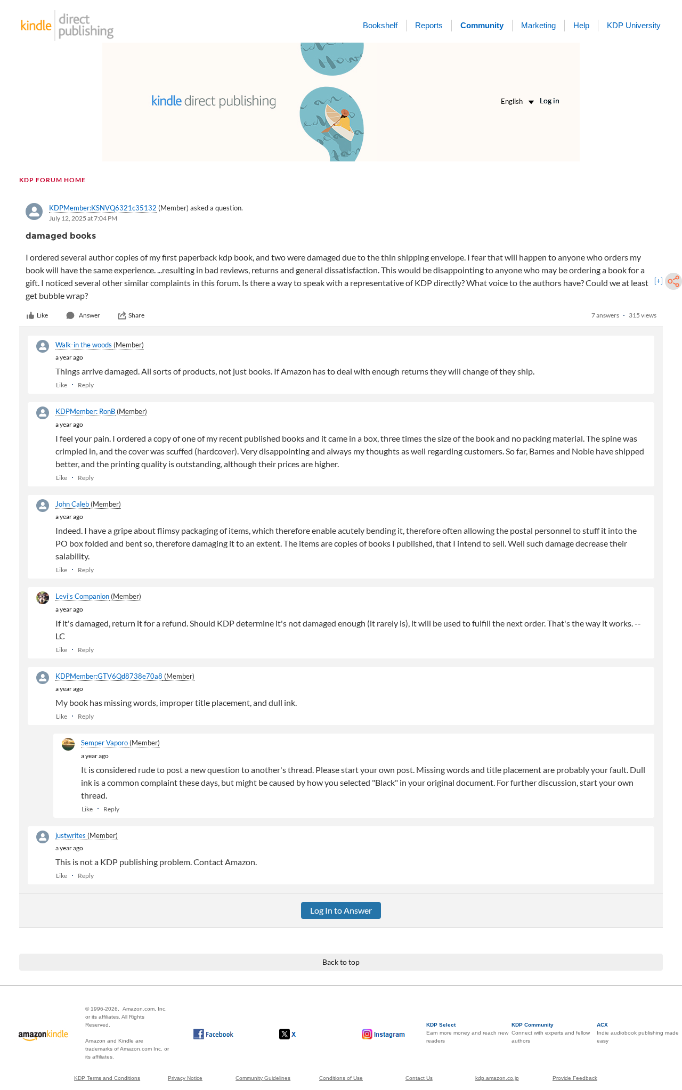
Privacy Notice (185, 1078)
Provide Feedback (575, 1078)
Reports (429, 25)
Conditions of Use (341, 1078)
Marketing (538, 25)
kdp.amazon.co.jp (497, 1078)
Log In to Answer (341, 910)
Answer (89, 315)
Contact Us (419, 1078)
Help (581, 25)
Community (482, 25)
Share (136, 315)
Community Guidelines (263, 1078)
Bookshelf (380, 25)
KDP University (634, 25)
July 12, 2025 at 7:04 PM (83, 218)
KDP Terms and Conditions (107, 1078)
